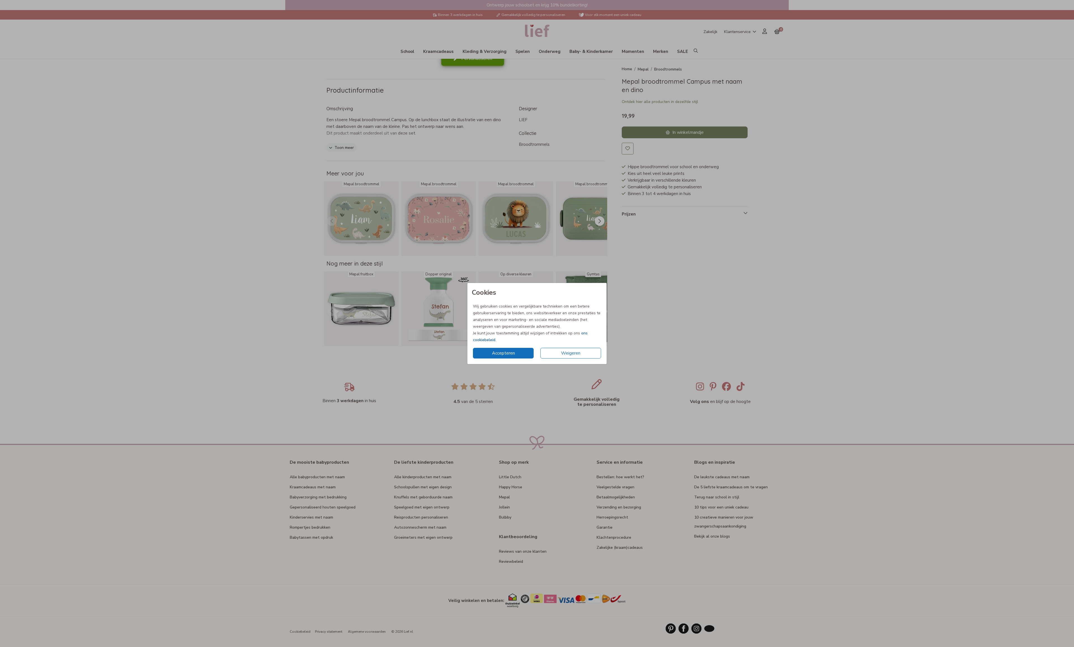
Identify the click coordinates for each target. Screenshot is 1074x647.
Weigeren (570, 353)
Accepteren (503, 353)
